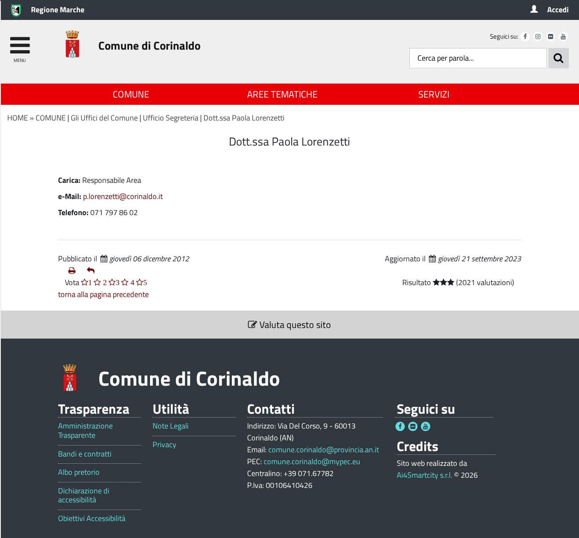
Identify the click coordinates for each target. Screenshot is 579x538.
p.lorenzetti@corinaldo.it (123, 196)
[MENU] (19, 41)
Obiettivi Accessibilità (91, 518)
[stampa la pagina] (74, 271)
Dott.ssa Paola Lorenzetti (243, 117)
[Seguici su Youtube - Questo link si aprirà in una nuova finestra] (563, 36)
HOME (17, 117)
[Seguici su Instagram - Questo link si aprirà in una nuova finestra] (538, 36)
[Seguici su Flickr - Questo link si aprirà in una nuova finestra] (550, 36)
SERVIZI (433, 94)
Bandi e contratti (84, 454)
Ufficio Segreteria (170, 117)
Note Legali (171, 426)
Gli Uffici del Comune (104, 117)
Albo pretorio (79, 472)
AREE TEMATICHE (282, 94)
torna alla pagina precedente (103, 294)
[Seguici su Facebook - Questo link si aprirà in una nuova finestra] (525, 36)
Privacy (164, 444)
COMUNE (131, 94)
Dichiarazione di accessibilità (83, 495)
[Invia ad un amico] (93, 271)
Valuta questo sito (294, 324)
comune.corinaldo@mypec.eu (312, 461)
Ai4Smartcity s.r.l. (424, 475)
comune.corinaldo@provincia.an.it (323, 449)
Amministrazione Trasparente (85, 430)
